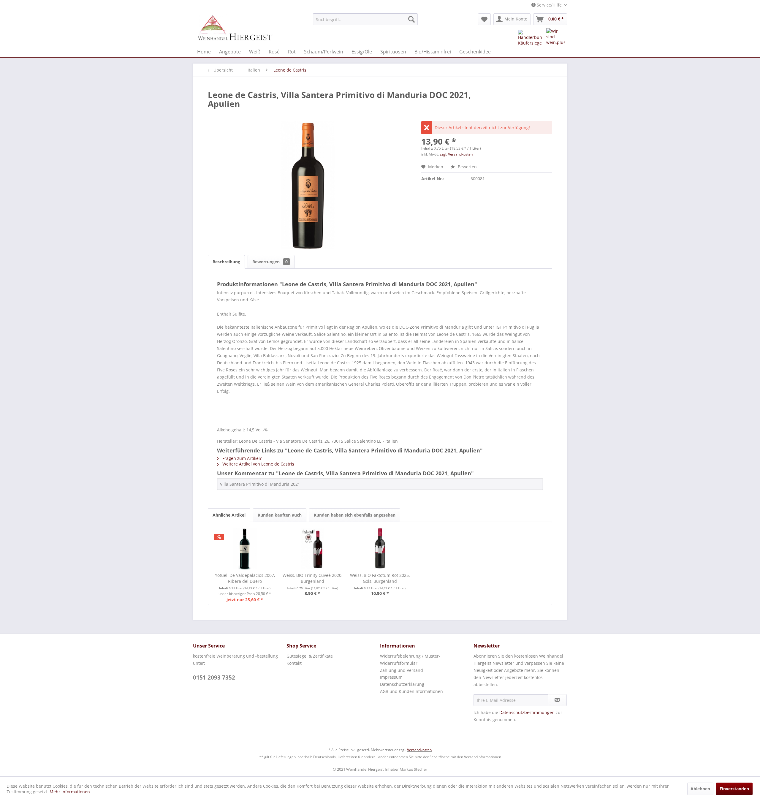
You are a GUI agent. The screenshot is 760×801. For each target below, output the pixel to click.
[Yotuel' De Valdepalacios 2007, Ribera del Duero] (245, 548)
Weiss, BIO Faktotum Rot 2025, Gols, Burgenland (380, 578)
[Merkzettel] (484, 19)
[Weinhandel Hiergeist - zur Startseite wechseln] (234, 28)
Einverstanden (734, 788)
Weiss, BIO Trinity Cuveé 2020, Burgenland (312, 578)
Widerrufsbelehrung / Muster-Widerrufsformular (410, 659)
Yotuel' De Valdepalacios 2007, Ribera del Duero (245, 578)
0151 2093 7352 (214, 677)
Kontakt (294, 663)
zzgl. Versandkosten (456, 154)
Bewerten (467, 167)
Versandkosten (419, 749)
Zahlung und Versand (401, 670)
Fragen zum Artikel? (241, 458)
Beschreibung (226, 262)
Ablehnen (700, 788)
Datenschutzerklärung (402, 684)
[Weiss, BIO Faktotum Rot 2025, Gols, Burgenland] (380, 548)
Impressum (391, 677)
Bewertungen (270, 262)
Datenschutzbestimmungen (527, 712)
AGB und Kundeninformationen (411, 691)
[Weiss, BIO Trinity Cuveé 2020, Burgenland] (312, 548)
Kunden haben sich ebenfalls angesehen (354, 515)
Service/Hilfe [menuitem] (549, 5)
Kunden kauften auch (280, 515)
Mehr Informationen (70, 791)
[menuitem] (365, 19)
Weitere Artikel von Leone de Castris (257, 464)
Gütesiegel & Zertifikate (309, 656)
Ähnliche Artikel (229, 515)
